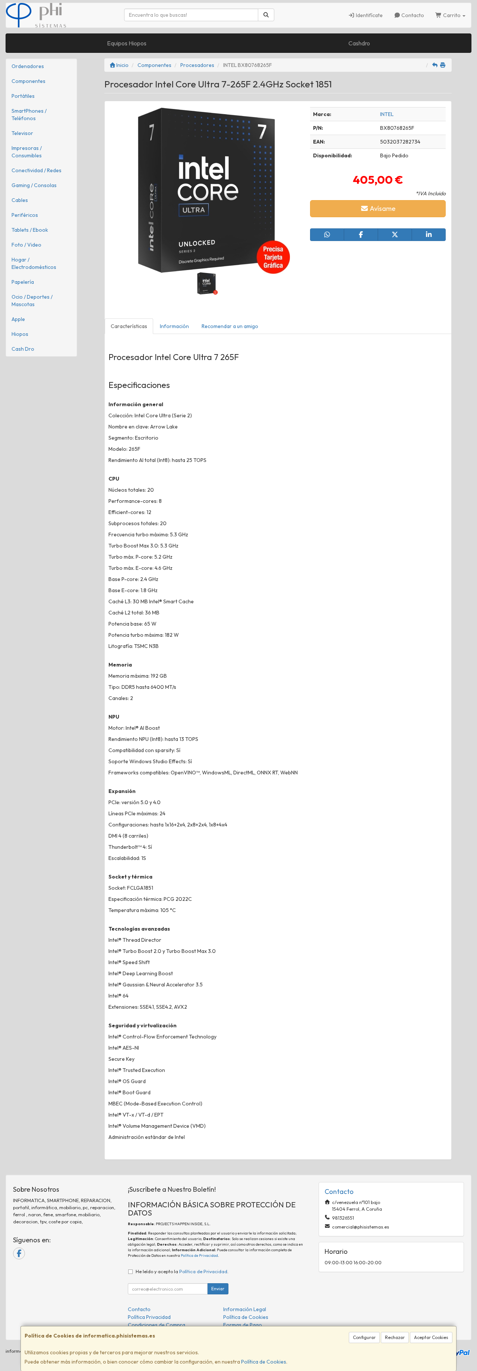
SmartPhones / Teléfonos (29, 114)
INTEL (387, 114)
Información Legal (244, 1309)
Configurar (364, 1337)
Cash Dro (23, 349)
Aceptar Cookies (431, 1337)
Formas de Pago (242, 1325)
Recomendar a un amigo (230, 326)
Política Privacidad (149, 1317)
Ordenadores (28, 66)
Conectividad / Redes (36, 170)
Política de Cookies (263, 1361)
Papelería (23, 282)
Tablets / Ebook (30, 230)
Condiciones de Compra (156, 1325)
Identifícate (369, 15)
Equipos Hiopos (126, 43)
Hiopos (20, 334)
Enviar (217, 1288)
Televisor (22, 133)
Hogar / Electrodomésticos (34, 263)
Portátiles (23, 96)
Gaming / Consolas (34, 185)
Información (174, 326)
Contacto (412, 15)
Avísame (382, 208)
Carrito (452, 15)
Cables (20, 200)
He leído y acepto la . (182, 1271)
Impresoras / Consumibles (27, 152)
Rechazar (395, 1337)
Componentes (28, 81)
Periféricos (25, 215)
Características (129, 326)
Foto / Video (26, 244)
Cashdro (359, 43)
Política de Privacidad (199, 1255)
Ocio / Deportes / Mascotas (32, 300)
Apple (18, 319)
